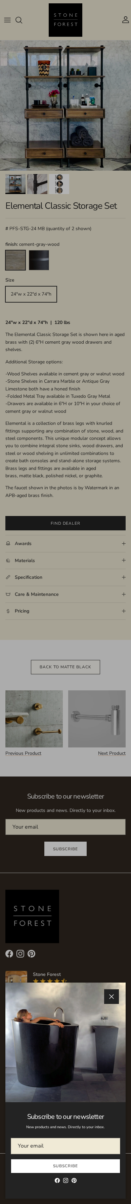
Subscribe (65, 1166)
